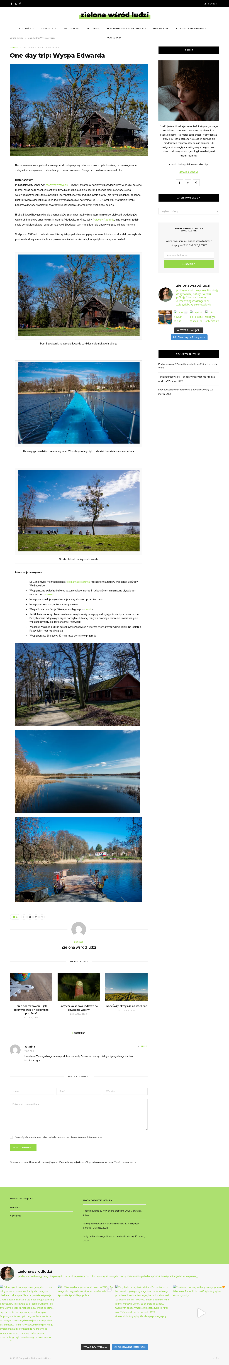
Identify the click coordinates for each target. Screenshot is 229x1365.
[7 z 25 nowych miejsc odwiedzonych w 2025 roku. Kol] (181, 317)
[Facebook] (23, 917)
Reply (144, 1046)
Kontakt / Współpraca (191, 28)
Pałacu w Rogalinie (103, 219)
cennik (88, 609)
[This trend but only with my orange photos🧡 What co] (212, 317)
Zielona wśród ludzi (79, 947)
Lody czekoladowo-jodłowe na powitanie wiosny (183, 389)
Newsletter (161, 28)
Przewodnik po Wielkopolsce (126, 28)
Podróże (25, 28)
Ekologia (93, 28)
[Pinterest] (36, 917)
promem (48, 594)
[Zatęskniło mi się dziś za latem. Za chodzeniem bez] (197, 317)
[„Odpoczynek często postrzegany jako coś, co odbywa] (165, 317)
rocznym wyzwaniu (57, 185)
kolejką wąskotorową (78, 581)
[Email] (42, 917)
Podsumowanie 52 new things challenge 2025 (182, 364)
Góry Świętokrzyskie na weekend (126, 1005)
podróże (15, 48)
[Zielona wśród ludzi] (114, 15)
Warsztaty (114, 37)
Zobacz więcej (188, 172)
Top (217, 1358)
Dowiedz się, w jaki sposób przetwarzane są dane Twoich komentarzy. (97, 1162)
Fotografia (71, 28)
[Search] (205, 4)
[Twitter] (30, 917)
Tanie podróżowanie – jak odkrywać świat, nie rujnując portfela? (30, 1009)
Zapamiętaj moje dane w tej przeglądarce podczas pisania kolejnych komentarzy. (58, 1137)
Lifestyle (47, 28)
